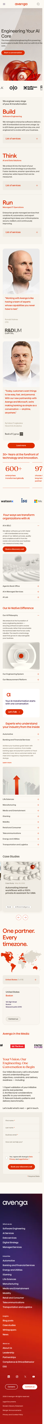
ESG (5, 1366)
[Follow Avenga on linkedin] (8, 1376)
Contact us (13, 1019)
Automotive (9, 1260)
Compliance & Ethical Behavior (18, 1362)
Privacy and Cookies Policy (13, 1415)
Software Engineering (14, 1228)
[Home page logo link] (21, 4)
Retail (9, 907)
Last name (10, 1128)
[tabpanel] (21, 1006)
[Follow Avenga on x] (25, 1376)
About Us (7, 1348)
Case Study (9, 883)
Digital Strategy (10, 1242)
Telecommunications (13, 1302)
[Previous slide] (18, 917)
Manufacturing (10, 1284)
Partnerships (9, 1357)
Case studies (9, 1325)
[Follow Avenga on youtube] (33, 1376)
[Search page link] (38, 4)
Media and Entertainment (16, 1288)
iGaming (7, 1274)
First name (10, 1120)
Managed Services (12, 1247)
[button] (21, 734)
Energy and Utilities (12, 1270)
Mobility (7, 1293)
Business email (11, 1135)
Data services (9, 1238)
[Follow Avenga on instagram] (17, 1376)
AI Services (8, 1233)
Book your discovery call (21, 1167)
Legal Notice (23, 1159)
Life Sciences (9, 1279)
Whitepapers (9, 1330)
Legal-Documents (9, 1402)
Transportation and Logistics (17, 1307)
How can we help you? (14, 1142)
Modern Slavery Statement (13, 1406)
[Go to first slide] (25, 917)
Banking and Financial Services (19, 1265)
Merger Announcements (12, 1410)
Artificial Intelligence (22, 907)
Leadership (8, 1352)
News (5, 1334)
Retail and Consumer (13, 1298)
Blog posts (8, 1320)
